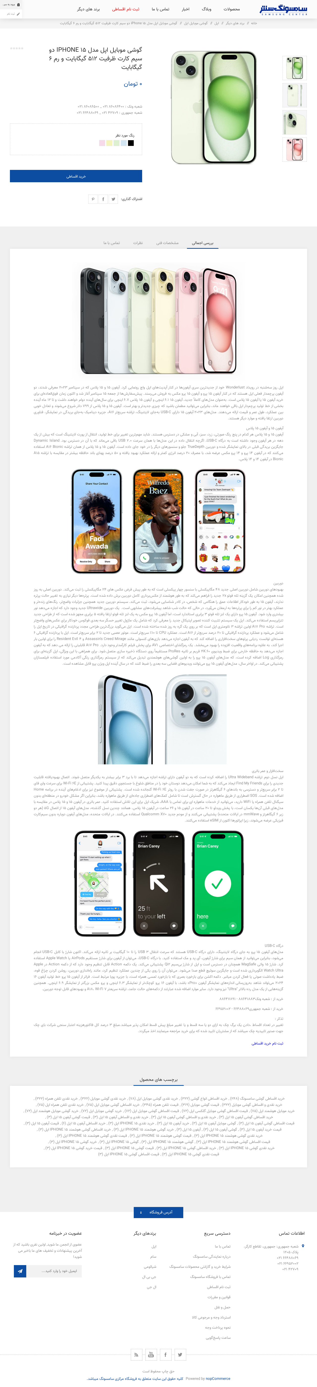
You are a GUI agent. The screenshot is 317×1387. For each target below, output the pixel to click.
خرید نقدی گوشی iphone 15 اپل (250, 1148)
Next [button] (295, 167)
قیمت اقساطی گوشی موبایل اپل (155, 1111)
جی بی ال (149, 1277)
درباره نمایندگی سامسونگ (212, 1257)
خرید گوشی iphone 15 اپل (76, 1142)
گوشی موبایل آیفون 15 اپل (217, 1123)
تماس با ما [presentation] (112, 243)
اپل (154, 1247)
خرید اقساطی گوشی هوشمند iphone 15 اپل (77, 1130)
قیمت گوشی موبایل (204, 1105)
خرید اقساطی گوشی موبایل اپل (117, 1105)
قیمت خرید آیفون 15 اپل (264, 1130)
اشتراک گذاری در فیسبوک (103, 199)
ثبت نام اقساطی (219, 1287)
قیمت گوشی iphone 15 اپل (132, 1148)
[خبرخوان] (136, 1355)
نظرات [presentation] (138, 243)
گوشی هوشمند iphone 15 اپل (170, 1142)
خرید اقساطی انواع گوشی (209, 1099)
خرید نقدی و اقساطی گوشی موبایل (257, 1105)
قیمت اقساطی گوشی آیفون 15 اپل (269, 1123)
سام (153, 1257)
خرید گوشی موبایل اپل (105, 1111)
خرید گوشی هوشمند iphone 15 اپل (147, 1130)
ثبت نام (11, 14)
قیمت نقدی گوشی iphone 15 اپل (193, 1154)
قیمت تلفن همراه (166, 1105)
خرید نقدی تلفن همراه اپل (64, 1105)
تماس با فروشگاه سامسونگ (210, 1277)
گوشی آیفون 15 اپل (223, 1130)
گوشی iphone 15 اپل (122, 1142)
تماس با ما (223, 1247)
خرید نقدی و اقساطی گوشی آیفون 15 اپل (186, 1117)
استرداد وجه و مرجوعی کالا (211, 1317)
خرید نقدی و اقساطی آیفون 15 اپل (123, 1117)
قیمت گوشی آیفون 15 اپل (71, 1117)
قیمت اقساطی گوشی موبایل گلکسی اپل (218, 1111)
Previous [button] (295, 50)
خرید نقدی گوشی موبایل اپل (157, 1099)
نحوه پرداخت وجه (218, 1328)
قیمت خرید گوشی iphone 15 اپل (76, 1148)
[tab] (202, 243)
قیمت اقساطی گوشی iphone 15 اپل (131, 1154)
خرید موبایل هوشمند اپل (277, 1111)
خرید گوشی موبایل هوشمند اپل (56, 1111)
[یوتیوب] (151, 1355)
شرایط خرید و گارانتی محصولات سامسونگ (200, 1267)
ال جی (151, 1287)
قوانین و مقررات (219, 1297)
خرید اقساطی (76, 177)
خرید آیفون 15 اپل (176, 1123)
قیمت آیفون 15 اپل (45, 1123)
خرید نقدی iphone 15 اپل (134, 1123)
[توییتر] (180, 1355)
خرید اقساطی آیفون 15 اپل (86, 1123)
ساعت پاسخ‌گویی (218, 1338)
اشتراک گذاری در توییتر (113, 199)
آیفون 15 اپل (192, 1130)
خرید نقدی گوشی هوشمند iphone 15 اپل (231, 1136)
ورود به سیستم (7, 4)
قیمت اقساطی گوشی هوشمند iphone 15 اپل (236, 1142)
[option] (294, 68)
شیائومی (150, 1267)
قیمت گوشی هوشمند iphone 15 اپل (163, 1136)
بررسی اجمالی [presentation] (202, 243)
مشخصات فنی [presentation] (167, 243)
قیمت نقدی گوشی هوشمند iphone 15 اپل (95, 1136)
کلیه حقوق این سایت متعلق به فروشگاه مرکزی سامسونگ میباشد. (135, 1379)
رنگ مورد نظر (124, 135)
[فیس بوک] (166, 1355)
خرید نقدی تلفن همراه (61, 1099)
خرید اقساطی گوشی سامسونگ (262, 1099)
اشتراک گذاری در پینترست (93, 199)
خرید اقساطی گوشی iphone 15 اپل (189, 1148)
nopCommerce (218, 1379)
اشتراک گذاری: (131, 199)
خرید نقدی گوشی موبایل (108, 1099)
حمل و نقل (222, 1307)
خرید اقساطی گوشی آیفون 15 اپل (249, 1117)
